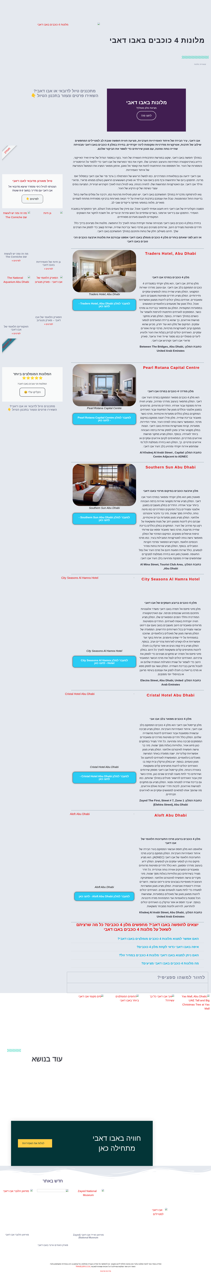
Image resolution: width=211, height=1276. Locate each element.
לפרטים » (48, 269)
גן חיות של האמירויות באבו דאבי (48, 263)
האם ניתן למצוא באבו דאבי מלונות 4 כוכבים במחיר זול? (159, 955)
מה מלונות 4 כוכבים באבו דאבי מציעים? (170, 963)
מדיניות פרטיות (105, 1271)
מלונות (196, 64)
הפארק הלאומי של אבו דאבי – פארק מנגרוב (48, 319)
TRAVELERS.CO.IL (83, 1267)
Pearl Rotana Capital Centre (171, 367)
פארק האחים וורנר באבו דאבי (53, 1245)
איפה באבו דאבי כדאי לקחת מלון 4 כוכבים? (168, 947)
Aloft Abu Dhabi (170, 815)
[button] (183, 110)
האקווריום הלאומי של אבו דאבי (16, 328)
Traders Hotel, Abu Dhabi (170, 253)
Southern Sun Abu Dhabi (171, 467)
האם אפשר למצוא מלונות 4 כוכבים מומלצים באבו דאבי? (158, 939)
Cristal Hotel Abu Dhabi (171, 695)
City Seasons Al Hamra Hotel (171, 579)
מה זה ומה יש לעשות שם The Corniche (16, 255)
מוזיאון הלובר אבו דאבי (17, 1234)
